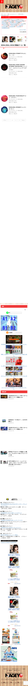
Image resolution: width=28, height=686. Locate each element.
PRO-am (13, 25)
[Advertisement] (14, 85)
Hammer (4, 23)
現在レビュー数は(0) (13, 74)
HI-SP (18, 26)
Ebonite (5, 25)
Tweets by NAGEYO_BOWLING (8, 542)
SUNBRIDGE (5, 28)
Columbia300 (13, 23)
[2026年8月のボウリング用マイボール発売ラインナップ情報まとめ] (14, 343)
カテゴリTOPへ (23, 29)
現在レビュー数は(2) (13, 60)
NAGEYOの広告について (16, 668)
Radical (4, 22)
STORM (5, 19)
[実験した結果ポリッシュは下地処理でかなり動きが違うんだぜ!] (14, 353)
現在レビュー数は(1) (13, 102)
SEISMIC (11, 26)
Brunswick (14, 19)
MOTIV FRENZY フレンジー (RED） (9, 535)
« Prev (4, 120)
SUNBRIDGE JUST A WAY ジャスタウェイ (11, 513)
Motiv (9, 21)
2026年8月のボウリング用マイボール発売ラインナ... (14, 344)
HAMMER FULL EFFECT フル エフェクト (11, 527)
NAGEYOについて (6, 668)
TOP (2, 14)
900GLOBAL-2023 (12, 58)
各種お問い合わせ (17, 670)
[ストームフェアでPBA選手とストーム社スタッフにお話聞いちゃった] (14, 386)
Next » (23, 120)
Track (22, 23)
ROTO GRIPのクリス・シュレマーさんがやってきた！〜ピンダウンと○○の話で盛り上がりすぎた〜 (17, 462)
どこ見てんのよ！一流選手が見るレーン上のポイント (14, 366)
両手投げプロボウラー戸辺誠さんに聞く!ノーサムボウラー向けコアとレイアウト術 (17, 453)
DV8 (17, 22)
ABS (11, 22)
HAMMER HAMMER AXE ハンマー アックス (11, 520)
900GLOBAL (19, 21)
